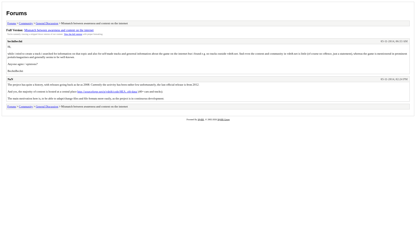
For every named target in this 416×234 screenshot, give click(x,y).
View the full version (73, 34)
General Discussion (47, 23)
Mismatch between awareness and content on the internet (59, 30)
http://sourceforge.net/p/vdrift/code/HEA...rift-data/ (107, 91)
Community (26, 23)
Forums (16, 13)
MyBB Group (224, 119)
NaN (10, 79)
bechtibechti (15, 41)
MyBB (201, 119)
